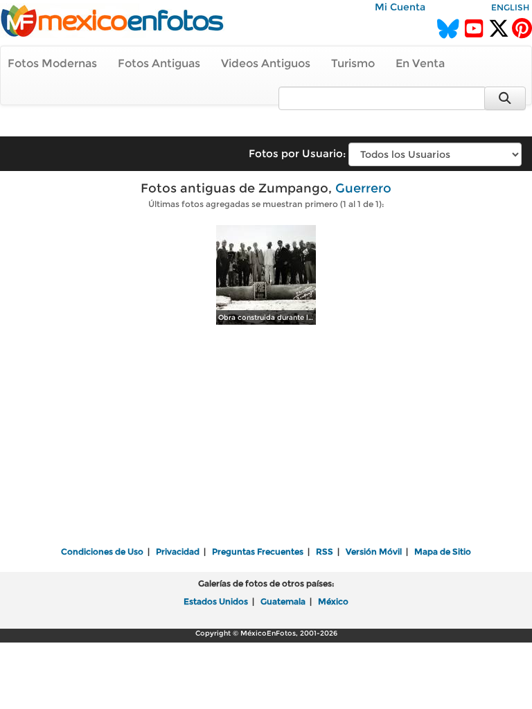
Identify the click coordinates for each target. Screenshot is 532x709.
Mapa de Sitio (442, 551)
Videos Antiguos (265, 63)
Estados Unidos (216, 601)
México (333, 601)
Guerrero (363, 188)
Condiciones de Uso (102, 551)
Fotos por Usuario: (297, 153)
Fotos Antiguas (159, 63)
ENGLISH (510, 7)
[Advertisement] (266, 437)
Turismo (353, 63)
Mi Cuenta (400, 7)
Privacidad (178, 551)
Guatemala (282, 601)
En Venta (420, 63)
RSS (324, 551)
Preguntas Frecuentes (257, 551)
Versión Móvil (374, 551)
